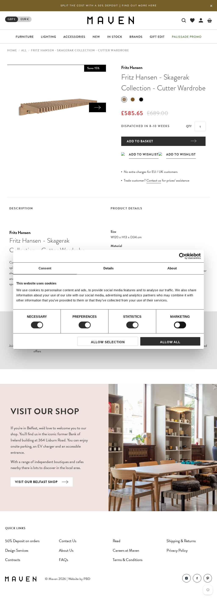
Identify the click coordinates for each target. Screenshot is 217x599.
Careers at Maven (126, 550)
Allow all (170, 342)
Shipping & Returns (181, 541)
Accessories (74, 37)
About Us (66, 550)
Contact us (153, 180)
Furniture (25, 37)
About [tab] (172, 268)
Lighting (48, 37)
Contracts (12, 560)
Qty (189, 126)
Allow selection (108, 342)
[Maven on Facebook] (197, 579)
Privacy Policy (177, 550)
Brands (136, 37)
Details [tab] (108, 268)
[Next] (97, 107)
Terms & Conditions (127, 560)
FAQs (63, 560)
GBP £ (11, 19)
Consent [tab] (45, 268)
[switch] (85, 325)
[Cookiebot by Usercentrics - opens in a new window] (182, 256)
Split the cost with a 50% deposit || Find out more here (109, 5)
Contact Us (67, 541)
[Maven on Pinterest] (207, 579)
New (96, 37)
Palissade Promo (187, 37)
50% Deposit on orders (22, 541)
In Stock (114, 37)
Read (116, 541)
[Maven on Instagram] (186, 579)
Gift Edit (157, 37)
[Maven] (110, 20)
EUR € (25, 19)
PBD (86, 578)
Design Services (16, 550)
